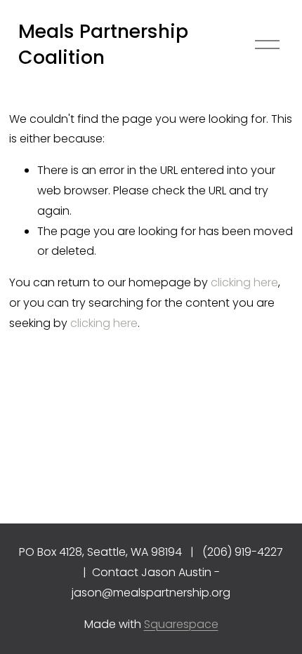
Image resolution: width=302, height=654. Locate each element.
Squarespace (181, 624)
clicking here (244, 282)
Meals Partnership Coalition (103, 44)
